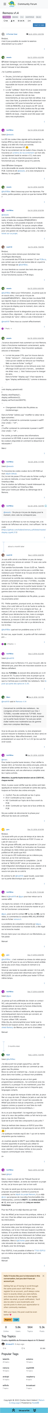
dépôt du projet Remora (25, 1194)
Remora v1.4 (21, 701)
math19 (9, 247)
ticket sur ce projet (9, 233)
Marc (8, 697)
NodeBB (35, 1403)
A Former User (11, 34)
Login (16, 1320)
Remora (7, 17)
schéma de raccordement (23, 153)
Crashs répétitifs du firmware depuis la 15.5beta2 (23, 1340)
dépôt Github (11, 474)
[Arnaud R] (3, 1344)
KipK (8, 1055)
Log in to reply (39, 25)
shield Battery (7, 1027)
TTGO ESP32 (39, 1250)
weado (9, 57)
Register (8, 1320)
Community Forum (27, 4)
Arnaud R (10, 1344)
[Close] (43, 1275)
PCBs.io (43, 259)
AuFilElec (9, 130)
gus (7, 829)
